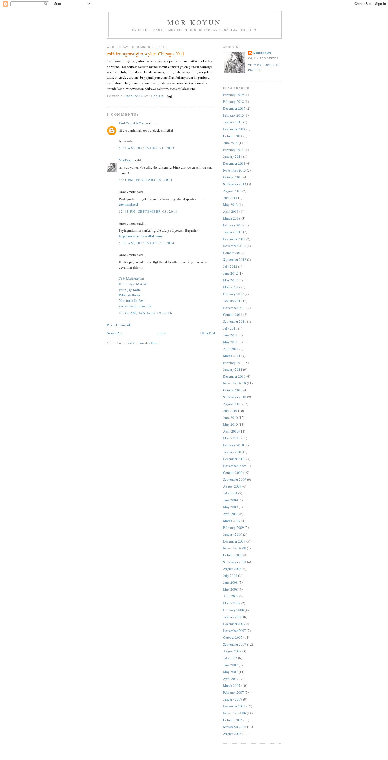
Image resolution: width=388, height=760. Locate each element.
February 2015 (233, 115)
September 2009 (234, 479)
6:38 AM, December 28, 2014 (147, 242)
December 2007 (234, 623)
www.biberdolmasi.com (135, 306)
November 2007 (234, 630)
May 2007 (230, 671)
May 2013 (230, 204)
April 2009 (231, 513)
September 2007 (234, 644)
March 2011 (231, 355)
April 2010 (231, 431)
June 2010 (230, 417)
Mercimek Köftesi (131, 300)
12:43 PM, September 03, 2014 (148, 211)
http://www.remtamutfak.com (140, 235)
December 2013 (234, 163)
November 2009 (234, 465)
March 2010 (231, 438)
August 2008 (232, 568)
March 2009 (231, 520)
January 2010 (232, 451)
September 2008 (234, 561)
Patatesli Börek (129, 295)
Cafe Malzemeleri (131, 278)
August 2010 (232, 403)
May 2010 (230, 424)
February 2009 (233, 527)
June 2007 (230, 664)
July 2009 (230, 493)
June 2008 (230, 582)
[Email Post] (168, 96)
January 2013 (232, 232)
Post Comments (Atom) (142, 343)
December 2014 (234, 129)
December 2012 (234, 239)
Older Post (207, 333)
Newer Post (115, 333)
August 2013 (232, 190)
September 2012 (234, 259)
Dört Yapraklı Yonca (133, 123)
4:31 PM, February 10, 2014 (146, 179)
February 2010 (233, 445)
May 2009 (230, 506)
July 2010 (230, 410)
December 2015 (234, 108)
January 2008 (232, 616)
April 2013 (231, 211)
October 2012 (233, 252)
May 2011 (230, 342)
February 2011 (233, 362)
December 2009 (234, 458)
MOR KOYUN (194, 22)
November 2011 (234, 307)
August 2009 (232, 486)
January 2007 (232, 699)
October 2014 (233, 135)
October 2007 (233, 637)
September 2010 (234, 397)
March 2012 (231, 287)
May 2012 (230, 280)
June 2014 (230, 142)
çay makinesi (128, 204)
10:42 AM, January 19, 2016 (145, 313)
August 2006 (232, 733)
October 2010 (233, 390)
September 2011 (234, 321)
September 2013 (234, 184)
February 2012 (233, 293)
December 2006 (234, 706)
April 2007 (231, 678)
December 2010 (234, 376)
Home (161, 333)
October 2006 (233, 719)
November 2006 (234, 713)
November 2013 (234, 170)
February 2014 (233, 149)
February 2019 (233, 94)
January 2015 (232, 122)
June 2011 (230, 335)
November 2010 (234, 383)
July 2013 (230, 197)
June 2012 (230, 273)
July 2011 (230, 328)
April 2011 (231, 348)
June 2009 (230, 500)
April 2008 (231, 596)
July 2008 (230, 575)
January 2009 (232, 534)
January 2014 (232, 156)
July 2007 (230, 658)
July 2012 (230, 266)
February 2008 (233, 610)
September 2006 (234, 726)
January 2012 (232, 300)
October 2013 (233, 177)
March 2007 (231, 685)
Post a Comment (118, 324)
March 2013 (231, 218)
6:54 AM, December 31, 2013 (147, 148)
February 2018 (233, 101)
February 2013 (233, 225)
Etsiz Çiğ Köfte (130, 289)
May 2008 (230, 589)
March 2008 (231, 603)
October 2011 (233, 314)
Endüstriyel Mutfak (133, 284)
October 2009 (233, 472)
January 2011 (232, 369)
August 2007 (232, 651)
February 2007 (233, 692)
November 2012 (234, 245)
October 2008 (233, 555)
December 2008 (234, 541)
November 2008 (234, 548)
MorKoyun (126, 160)
